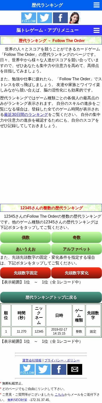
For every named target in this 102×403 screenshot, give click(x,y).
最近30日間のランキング (26, 114)
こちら (59, 394)
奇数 (77, 237)
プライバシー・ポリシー (62, 360)
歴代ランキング (47, 5)
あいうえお (26, 249)
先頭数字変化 (77, 273)
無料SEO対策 (17, 400)
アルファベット (77, 249)
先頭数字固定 (26, 273)
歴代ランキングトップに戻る (51, 297)
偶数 (26, 237)
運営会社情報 (32, 360)
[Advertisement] (51, 165)
